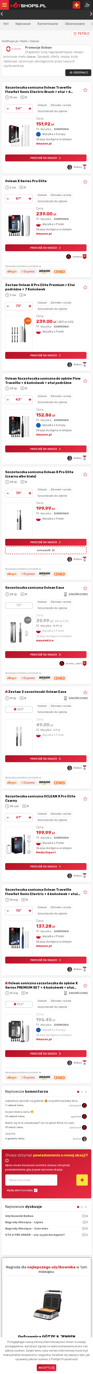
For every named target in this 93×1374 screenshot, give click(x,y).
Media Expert (46, 852)
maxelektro (45, 640)
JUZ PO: (10, 1133)
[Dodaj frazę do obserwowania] (82, 1180)
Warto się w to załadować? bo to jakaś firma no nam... (40, 1122)
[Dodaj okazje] (76, 5)
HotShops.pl (10, 41)
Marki (23, 41)
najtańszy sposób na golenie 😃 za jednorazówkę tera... (42, 1100)
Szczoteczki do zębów (52, 111)
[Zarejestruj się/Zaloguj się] (87, 5)
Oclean (34, 41)
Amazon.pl (44, 143)
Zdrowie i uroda (60, 105)
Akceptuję (46, 1367)
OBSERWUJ (80, 72)
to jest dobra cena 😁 (19, 1111)
